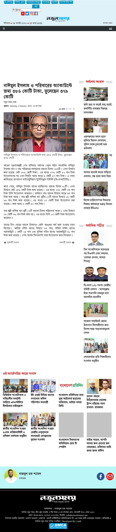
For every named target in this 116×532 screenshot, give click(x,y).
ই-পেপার (9, 2)
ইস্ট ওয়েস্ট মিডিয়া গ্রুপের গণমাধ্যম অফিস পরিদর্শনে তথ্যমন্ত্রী (42, 399)
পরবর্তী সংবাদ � (66, 243)
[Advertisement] (58, 54)
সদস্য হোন (19, 2)
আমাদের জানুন (33, 2)
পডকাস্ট (46, 2)
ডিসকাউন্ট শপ (66, 2)
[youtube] (23, 15)
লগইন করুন (107, 23)
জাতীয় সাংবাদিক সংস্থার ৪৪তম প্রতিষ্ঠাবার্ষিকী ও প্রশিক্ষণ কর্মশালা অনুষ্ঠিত (15, 432)
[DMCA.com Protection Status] (58, 528)
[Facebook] (32, 15)
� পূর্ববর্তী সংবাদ (11, 243)
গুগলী (54, 2)
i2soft (78, 521)
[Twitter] (27, 15)
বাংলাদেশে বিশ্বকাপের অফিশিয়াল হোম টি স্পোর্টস (69, 444)
